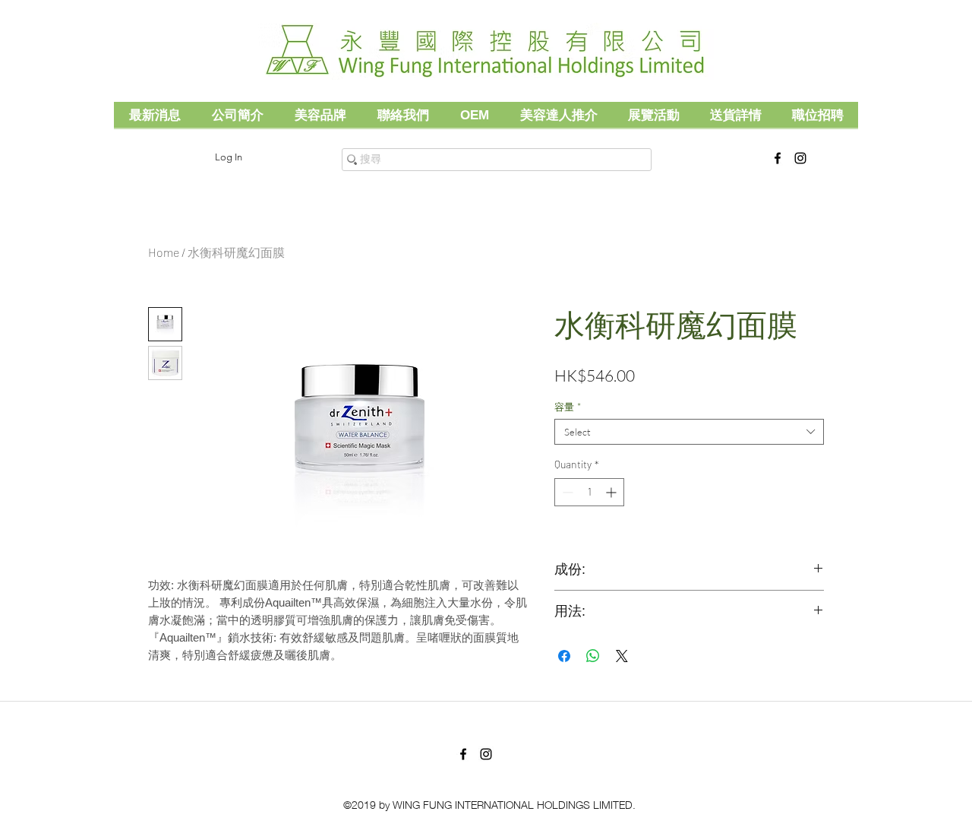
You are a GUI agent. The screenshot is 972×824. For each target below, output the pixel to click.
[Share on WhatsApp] (593, 656)
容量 (567, 407)
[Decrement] (566, 492)
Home (163, 252)
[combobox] (689, 432)
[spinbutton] (589, 492)
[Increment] (612, 492)
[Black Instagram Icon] (800, 158)
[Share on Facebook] (564, 656)
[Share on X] (622, 656)
